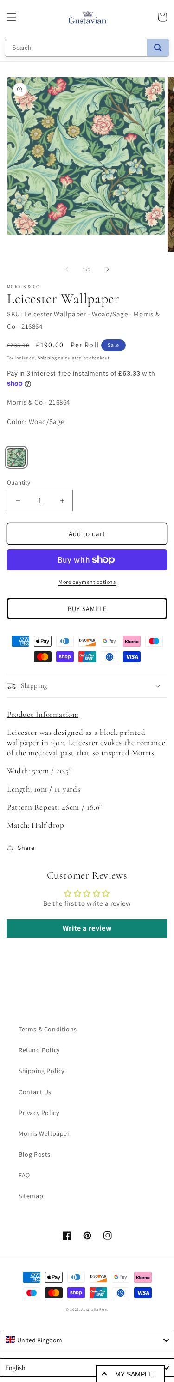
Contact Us (35, 1092)
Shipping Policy (41, 1071)
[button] (11, 17)
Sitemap (31, 1196)
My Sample (134, 1374)
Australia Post (94, 1309)
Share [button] (26, 847)
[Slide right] (107, 269)
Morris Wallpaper (44, 1133)
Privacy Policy (39, 1113)
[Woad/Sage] (16, 457)
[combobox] (87, 1340)
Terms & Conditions (48, 1029)
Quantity (18, 482)
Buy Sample (87, 609)
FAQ (24, 1175)
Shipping (47, 358)
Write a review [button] (87, 928)
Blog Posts (35, 1154)
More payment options (87, 581)
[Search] (158, 47)
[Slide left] (67, 269)
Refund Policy (39, 1050)
